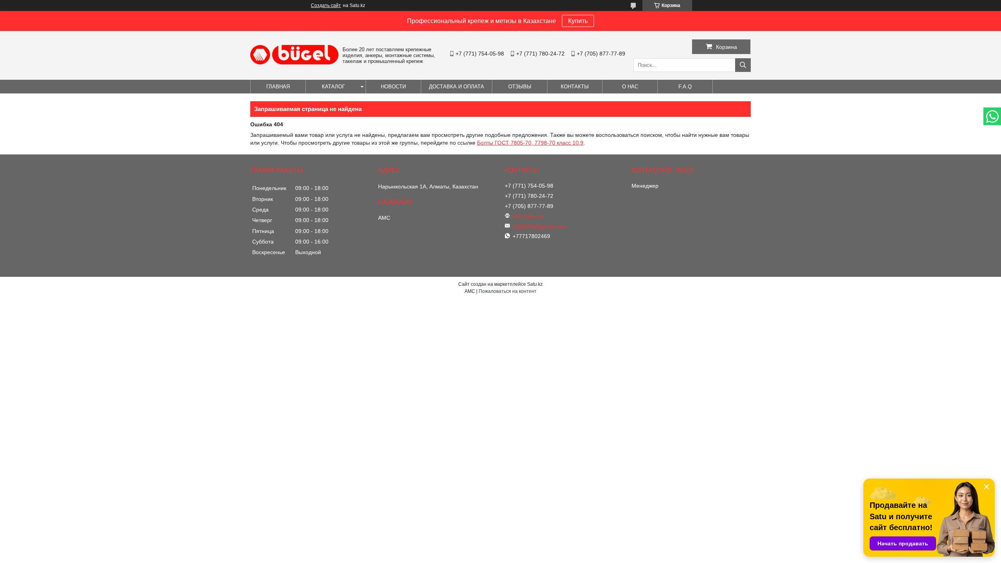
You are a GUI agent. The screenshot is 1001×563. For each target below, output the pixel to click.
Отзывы (519, 87)
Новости (393, 87)
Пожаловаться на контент (507, 291)
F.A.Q (685, 87)
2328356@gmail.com (539, 226)
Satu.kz (535, 284)
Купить (578, 21)
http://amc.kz (528, 216)
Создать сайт (326, 5)
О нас (630, 87)
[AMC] (294, 62)
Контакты (575, 87)
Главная (278, 87)
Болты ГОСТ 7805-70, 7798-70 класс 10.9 (530, 143)
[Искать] (743, 65)
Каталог (333, 87)
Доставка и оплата (456, 87)
